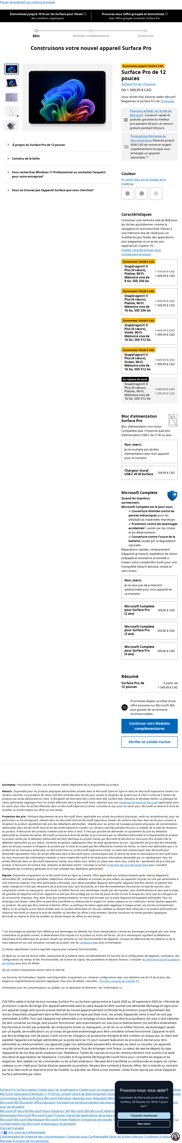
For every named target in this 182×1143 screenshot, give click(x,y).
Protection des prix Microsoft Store (127, 865)
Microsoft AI (8, 1111)
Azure (47, 1111)
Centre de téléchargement (89, 1094)
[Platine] (156, 193)
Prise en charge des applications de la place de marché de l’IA (95, 1115)
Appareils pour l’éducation (89, 1098)
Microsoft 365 (80, 1111)
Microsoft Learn (42, 1115)
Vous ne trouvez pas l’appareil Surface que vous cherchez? (53, 190)
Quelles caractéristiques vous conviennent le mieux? (141, 252)
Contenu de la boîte (26, 158)
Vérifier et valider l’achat (149, 741)
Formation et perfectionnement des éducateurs (89, 1102)
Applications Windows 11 (30, 1094)
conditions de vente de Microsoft (138, 802)
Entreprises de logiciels (96, 1119)
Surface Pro (8, 1090)
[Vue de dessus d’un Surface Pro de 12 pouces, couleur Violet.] (11, 69)
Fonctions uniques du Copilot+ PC (119, 981)
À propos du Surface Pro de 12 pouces (38, 145)
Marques (6, 1141)
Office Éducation (45, 1102)
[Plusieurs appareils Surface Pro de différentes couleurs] (11, 125)
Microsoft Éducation (57, 1098)
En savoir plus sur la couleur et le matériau (143, 182)
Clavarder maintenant (144, 1115)
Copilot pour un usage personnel (101, 1090)
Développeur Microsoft (15, 1115)
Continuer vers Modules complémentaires (149, 726)
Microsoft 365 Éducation (16, 1102)
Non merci (144, 1123)
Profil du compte (59, 1094)
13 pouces (167, 101)
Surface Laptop (27, 1090)
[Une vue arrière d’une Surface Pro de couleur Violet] (11, 97)
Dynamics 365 (60, 1111)
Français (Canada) (12, 1128)
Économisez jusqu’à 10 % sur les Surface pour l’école (46, 14)
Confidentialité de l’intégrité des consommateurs (33, 1137)
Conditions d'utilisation (159, 1137)
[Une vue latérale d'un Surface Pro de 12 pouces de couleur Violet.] (11, 111)
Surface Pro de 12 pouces (138, 84)
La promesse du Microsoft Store (21, 1098)
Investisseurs (50, 1124)
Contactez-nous (77, 1137)
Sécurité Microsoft (29, 1111)
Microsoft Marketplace (29, 1119)
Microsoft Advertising (104, 1111)
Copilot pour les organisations (58, 1090)
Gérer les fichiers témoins (126, 1137)
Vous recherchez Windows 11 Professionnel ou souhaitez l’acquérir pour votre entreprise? (59, 174)
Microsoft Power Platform (63, 1119)
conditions (86, 942)
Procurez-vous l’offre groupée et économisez (133, 14)
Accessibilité (67, 1124)
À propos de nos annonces (31, 1141)
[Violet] (128, 193)
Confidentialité (98, 1137)
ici (120, 987)
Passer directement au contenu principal (27, 2)
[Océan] (142, 193)
